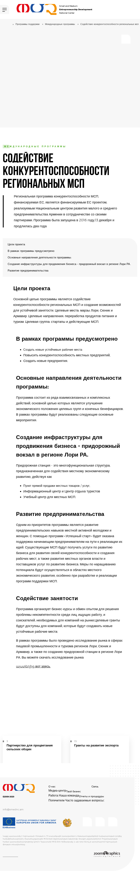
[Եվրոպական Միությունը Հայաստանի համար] (30, 822)
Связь (95, 786)
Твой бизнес (73, 791)
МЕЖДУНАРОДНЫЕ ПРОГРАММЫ (60, 24)
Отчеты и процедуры (91, 796)
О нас (51, 786)
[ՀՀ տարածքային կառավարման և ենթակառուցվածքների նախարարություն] (67, 823)
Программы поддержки (27, 24)
